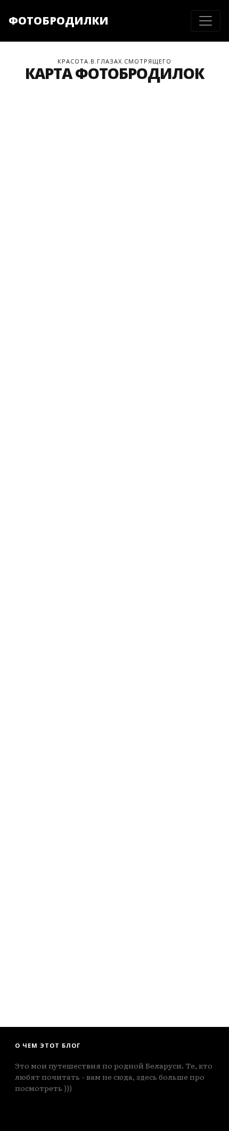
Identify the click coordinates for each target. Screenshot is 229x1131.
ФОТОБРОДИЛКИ (59, 20)
